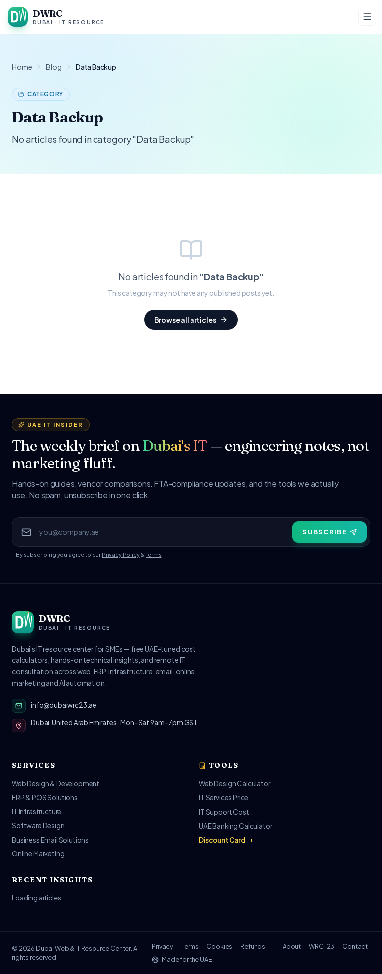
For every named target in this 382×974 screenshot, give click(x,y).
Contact (355, 946)
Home (22, 66)
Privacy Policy (121, 554)
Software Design (38, 825)
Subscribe (324, 532)
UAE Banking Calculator (235, 826)
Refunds (252, 946)
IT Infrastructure (36, 811)
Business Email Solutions (50, 840)
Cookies (219, 946)
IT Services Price (223, 797)
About (292, 946)
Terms (153, 554)
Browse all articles (185, 319)
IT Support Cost (224, 812)
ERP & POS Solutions (45, 797)
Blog (53, 66)
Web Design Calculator (234, 783)
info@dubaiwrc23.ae (63, 705)
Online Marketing (38, 854)
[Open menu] (367, 17)
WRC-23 (321, 946)
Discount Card (222, 840)
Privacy (162, 946)
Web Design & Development (55, 783)
